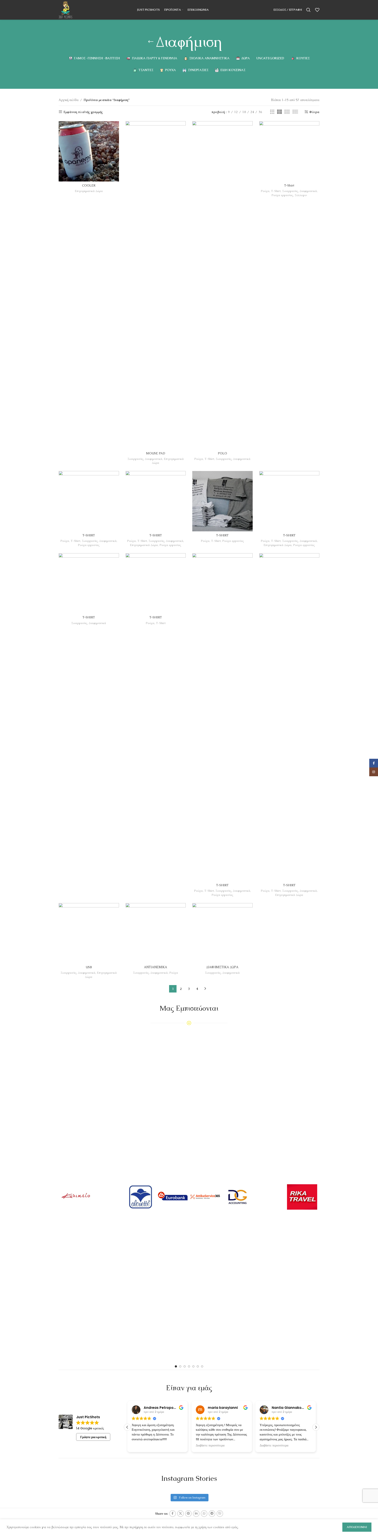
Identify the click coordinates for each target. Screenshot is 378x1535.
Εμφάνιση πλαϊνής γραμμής (83, 112)
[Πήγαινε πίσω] (150, 41)
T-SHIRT (88, 535)
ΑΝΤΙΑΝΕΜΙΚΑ (155, 967)
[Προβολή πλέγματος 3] (272, 112)
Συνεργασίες (136, 459)
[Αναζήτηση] (308, 9)
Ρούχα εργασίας (282, 195)
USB (89, 967)
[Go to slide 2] (180, 1366)
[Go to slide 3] (185, 1366)
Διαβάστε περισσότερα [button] (146, 1446)
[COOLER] (89, 151)
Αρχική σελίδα (69, 100)
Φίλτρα (314, 112)
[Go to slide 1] (176, 1366)
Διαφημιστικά (153, 459)
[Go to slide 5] (193, 1366)
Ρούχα (198, 459)
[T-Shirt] (289, 151)
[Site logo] (65, 9)
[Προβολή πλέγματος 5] (287, 112)
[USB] (89, 933)
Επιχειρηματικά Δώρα (89, 191)
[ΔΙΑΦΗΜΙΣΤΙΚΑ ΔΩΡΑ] (222, 933)
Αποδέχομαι (357, 1527)
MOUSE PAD (155, 453)
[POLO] (222, 285)
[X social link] (180, 1513)
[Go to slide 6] (198, 1366)
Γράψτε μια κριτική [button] (93, 1437)
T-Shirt (209, 459)
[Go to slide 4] (189, 1366)
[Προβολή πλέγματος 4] (279, 112)
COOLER (88, 185)
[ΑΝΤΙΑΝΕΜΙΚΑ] (156, 933)
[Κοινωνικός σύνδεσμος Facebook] (172, 1513)
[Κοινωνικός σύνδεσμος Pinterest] (188, 1513)
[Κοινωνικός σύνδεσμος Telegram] (212, 1513)
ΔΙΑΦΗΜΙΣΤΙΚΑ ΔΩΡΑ (222, 967)
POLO (222, 453)
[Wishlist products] (317, 9)
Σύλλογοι (301, 195)
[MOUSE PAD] (156, 285)
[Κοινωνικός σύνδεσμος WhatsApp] (204, 1513)
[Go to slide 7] (202, 1366)
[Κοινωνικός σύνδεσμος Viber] (220, 1513)
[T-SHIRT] (89, 501)
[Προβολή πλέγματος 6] (295, 112)
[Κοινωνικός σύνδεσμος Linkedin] (196, 1513)
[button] (316, 1427)
